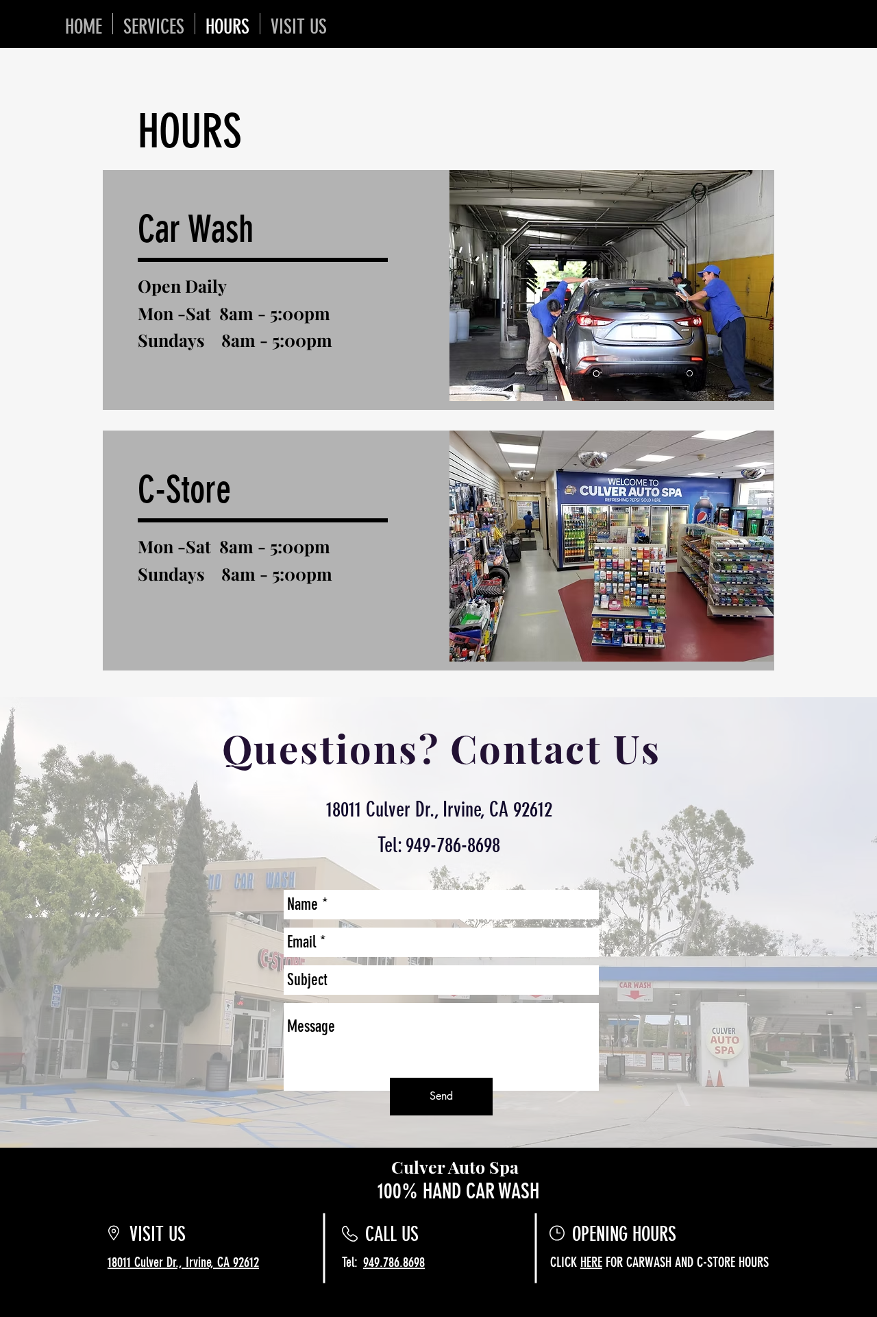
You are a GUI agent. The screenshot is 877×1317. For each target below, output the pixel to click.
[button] (225, 229)
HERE (591, 1262)
